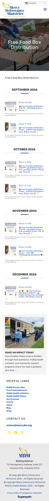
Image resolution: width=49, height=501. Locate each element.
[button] (45, 9)
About (9, 405)
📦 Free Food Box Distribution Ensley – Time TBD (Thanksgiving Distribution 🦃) (31, 253)
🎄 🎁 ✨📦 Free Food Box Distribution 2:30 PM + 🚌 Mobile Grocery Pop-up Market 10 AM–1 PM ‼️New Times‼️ (31, 294)
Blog (8, 408)
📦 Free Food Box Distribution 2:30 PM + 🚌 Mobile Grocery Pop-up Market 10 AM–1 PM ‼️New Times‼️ (31, 169)
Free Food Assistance (16, 390)
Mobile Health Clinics (16, 396)
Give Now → (11, 370)
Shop (8, 411)
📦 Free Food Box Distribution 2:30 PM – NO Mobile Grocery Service (31, 108)
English (32, 3)
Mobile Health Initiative (17, 393)
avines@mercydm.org (19, 425)
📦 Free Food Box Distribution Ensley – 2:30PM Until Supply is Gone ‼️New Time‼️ (31, 130)
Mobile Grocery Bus (15, 387)
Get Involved (12, 399)
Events (9, 402)
